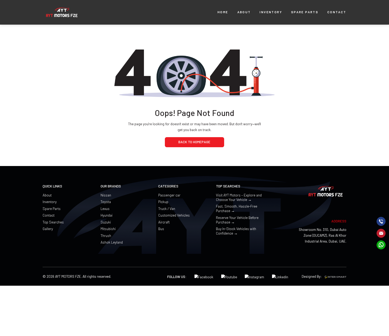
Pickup (163, 201)
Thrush (106, 235)
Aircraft (164, 222)
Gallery (48, 228)
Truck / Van (166, 208)
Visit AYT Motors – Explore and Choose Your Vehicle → (239, 197)
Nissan (106, 195)
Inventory (50, 201)
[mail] (381, 233)
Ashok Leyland (112, 242)
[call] (381, 221)
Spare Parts (52, 208)
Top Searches (53, 222)
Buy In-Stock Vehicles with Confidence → (236, 230)
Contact (49, 215)
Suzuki (106, 222)
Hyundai (106, 215)
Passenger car (169, 195)
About (47, 195)
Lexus (105, 208)
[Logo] (62, 12)
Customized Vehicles (174, 215)
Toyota (106, 201)
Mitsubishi (108, 228)
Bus (161, 228)
